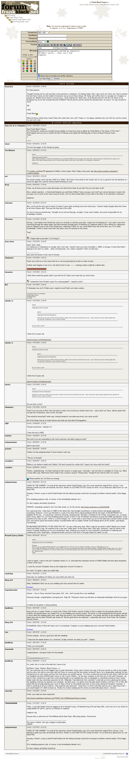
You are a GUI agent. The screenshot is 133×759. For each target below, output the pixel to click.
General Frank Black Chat (21, 20)
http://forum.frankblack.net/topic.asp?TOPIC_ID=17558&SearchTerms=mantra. (56, 698)
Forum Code (27, 57)
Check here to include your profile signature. (56, 76)
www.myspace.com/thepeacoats (39, 340)
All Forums (11, 15)
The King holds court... (21, 22)
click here (62, 28)
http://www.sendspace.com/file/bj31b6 (95, 507)
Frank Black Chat (15, 17)
